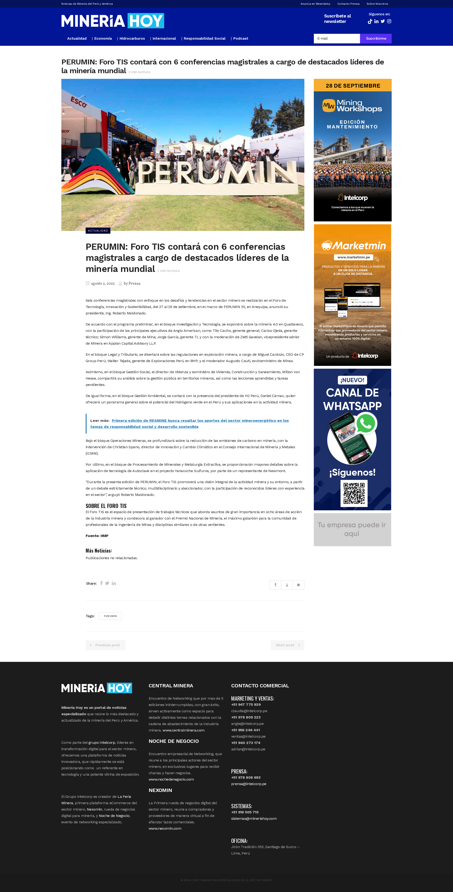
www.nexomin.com (165, 828)
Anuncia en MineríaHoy (315, 3)
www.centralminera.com (183, 730)
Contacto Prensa (348, 3)
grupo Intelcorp (101, 742)
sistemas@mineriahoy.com (254, 818)
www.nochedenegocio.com (171, 779)
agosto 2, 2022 (102, 283)
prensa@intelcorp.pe (248, 784)
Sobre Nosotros (377, 3)
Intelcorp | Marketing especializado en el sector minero (228, 880)
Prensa (134, 283)
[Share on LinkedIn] (114, 583)
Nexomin (94, 809)
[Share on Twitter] (107, 583)
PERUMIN (110, 616)
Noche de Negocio (114, 815)
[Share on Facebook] (101, 583)
